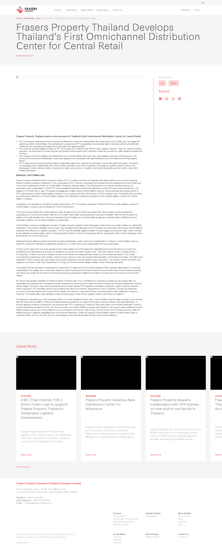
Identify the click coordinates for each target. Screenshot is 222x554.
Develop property (121, 524)
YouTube (117, 542)
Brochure (182, 521)
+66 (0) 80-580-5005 (41, 500)
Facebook (117, 539)
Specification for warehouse (125, 518)
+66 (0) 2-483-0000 (35, 497)
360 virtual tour (184, 516)
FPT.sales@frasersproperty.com (37, 503)
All (162, 83)
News (173, 83)
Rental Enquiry (152, 536)
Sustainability (151, 516)
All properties (119, 516)
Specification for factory (123, 521)
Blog (180, 524)
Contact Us (183, 536)
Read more (26, 454)
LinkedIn (117, 536)
